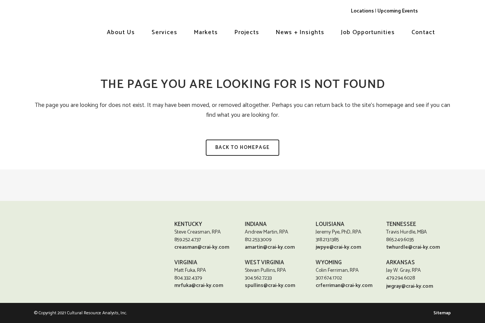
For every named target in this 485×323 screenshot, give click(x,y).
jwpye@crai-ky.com (338, 247)
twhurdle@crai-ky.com (413, 247)
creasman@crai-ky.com (201, 247)
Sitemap (442, 313)
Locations (362, 11)
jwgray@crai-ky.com (409, 286)
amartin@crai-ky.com (270, 247)
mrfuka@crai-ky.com (198, 285)
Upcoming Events (397, 11)
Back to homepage (242, 148)
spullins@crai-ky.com (270, 285)
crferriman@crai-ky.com (344, 285)
